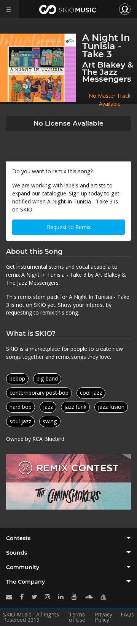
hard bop (21, 406)
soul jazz (20, 421)
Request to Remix (69, 227)
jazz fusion (111, 406)
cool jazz (91, 392)
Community (22, 567)
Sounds (16, 552)
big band (47, 378)
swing (50, 421)
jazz (48, 406)
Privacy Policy (103, 617)
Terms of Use (77, 617)
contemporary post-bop (39, 392)
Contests (18, 538)
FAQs (127, 615)
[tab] (68, 538)
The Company (25, 581)
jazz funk (75, 406)
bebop (17, 378)
